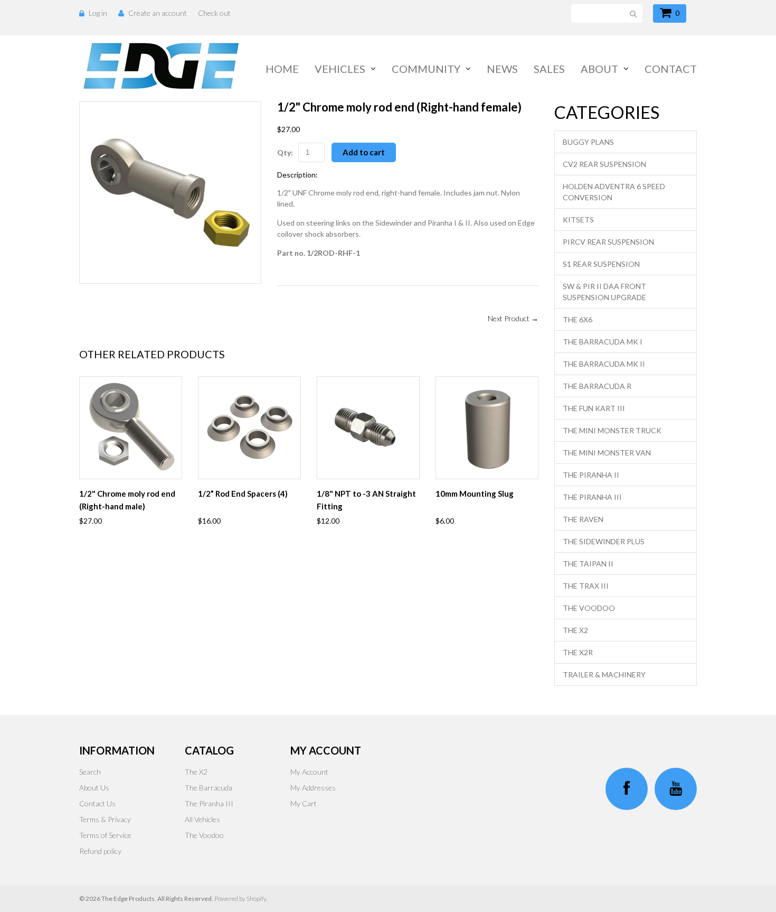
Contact (671, 68)
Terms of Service (105, 835)
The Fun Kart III (594, 408)
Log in (98, 12)
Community (426, 68)
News (502, 68)
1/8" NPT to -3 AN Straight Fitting (366, 500)
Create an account (157, 12)
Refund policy (100, 850)
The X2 (575, 630)
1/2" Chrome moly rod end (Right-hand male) (127, 500)
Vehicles (340, 68)
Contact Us (97, 803)
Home (282, 68)
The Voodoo (589, 607)
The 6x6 (577, 319)
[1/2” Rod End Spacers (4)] (249, 427)
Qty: (285, 152)
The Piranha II (591, 474)
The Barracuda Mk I (602, 341)
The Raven (583, 519)
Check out (214, 12)
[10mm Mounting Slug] (487, 427)
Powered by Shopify (240, 898)
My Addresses (313, 787)
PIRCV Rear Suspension (608, 241)
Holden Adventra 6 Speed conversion (614, 192)
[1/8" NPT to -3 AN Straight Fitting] (368, 427)
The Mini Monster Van (607, 452)
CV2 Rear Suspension (604, 164)
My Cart (303, 803)
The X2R (578, 652)
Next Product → (513, 318)
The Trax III (586, 585)
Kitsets (578, 219)
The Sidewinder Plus (604, 541)
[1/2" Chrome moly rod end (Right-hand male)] (130, 427)
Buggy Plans (588, 141)
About (599, 68)
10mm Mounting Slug (475, 493)
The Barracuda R (597, 385)
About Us (94, 787)
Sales (549, 68)
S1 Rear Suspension (601, 263)
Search (90, 771)
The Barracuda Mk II (604, 363)
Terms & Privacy (105, 819)
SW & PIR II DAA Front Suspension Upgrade (604, 292)
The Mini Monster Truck (612, 430)
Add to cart (364, 152)
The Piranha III (592, 496)
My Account (309, 771)
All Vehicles (202, 819)
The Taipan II (588, 563)
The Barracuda (208, 787)
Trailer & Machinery (604, 674)
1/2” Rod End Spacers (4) (243, 493)
